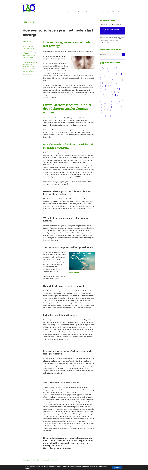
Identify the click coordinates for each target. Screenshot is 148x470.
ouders (102, 98)
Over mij (105, 12)
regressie (120, 101)
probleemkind (104, 101)
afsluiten (30, 46)
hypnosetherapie (117, 80)
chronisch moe (27, 48)
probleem (112, 98)
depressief (34, 48)
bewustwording (104, 71)
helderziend (26, 53)
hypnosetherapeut (105, 80)
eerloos (25, 50)
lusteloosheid (110, 92)
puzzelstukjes (26, 66)
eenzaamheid (111, 74)
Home (62, 12)
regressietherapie (117, 107)
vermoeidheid (31, 68)
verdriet (113, 116)
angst (107, 68)
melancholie (33, 57)
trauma (102, 116)
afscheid (25, 46)
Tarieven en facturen (93, 12)
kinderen (112, 86)
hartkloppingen (32, 52)
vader (107, 116)
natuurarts (25, 61)
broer (122, 71)
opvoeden (119, 95)
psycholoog (33, 62)
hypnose (111, 77)
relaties (114, 113)
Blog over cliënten (31, 44)
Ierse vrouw (26, 57)
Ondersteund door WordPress (49, 460)
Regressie (70, 12)
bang (117, 68)
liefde (117, 89)
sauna (119, 113)
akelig (102, 68)
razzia (32, 66)
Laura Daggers (26, 460)
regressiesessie (114, 104)
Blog (114, 12)
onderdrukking (33, 61)
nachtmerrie (29, 59)
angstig (112, 68)
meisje (117, 92)
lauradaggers (104, 89)
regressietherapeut (105, 107)
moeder (102, 95)
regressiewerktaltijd (105, 110)
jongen (102, 86)
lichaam (111, 89)
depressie (103, 74)
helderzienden (27, 55)
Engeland (30, 50)
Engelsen (25, 52)
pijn (107, 98)
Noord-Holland (110, 95)
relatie (115, 110)
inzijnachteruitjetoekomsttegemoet (110, 83)
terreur (24, 68)
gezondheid (103, 77)
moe (24, 59)
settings (27, 468)
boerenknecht (115, 71)
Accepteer (117, 467)
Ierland (33, 55)
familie (119, 74)
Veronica (25, 70)
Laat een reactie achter (29, 74)
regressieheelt (104, 104)
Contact (121, 12)
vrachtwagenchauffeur (29, 71)
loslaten (102, 92)
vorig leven (31, 70)
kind (107, 86)
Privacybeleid (35, 460)
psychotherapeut (27, 64)
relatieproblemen (105, 113)
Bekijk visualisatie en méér (110, 30)
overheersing (26, 62)
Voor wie (80, 12)
